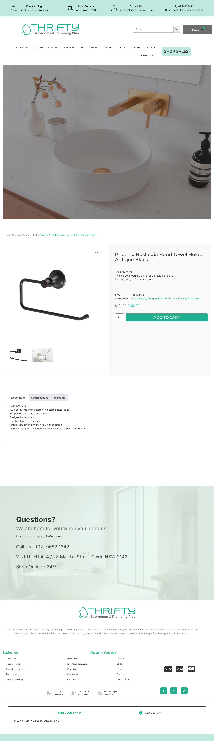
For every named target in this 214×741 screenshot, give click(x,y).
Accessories (139, 298)
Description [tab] (18, 397)
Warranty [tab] (59, 397)
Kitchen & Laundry (45, 47)
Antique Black (30, 235)
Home (8, 235)
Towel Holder (195, 298)
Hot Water (87, 47)
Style (121, 47)
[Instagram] (173, 690)
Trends (135, 47)
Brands (150, 47)
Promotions (147, 55)
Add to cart (166, 317)
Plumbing (69, 47)
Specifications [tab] (39, 397)
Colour (107, 47)
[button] (97, 252)
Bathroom (22, 47)
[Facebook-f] (163, 690)
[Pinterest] (184, 690)
